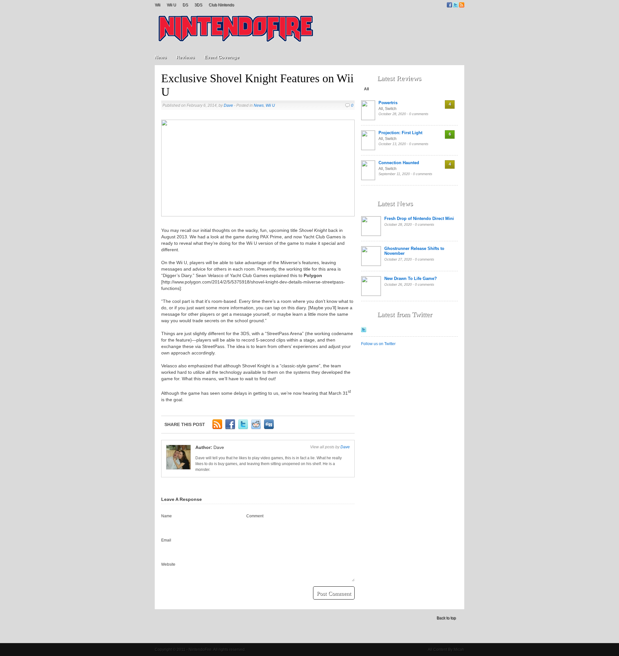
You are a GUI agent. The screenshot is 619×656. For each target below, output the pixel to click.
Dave (228, 105)
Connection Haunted (398, 162)
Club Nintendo (221, 5)
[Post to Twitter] (243, 428)
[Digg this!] (269, 428)
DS (185, 5)
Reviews (185, 57)
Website (168, 564)
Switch (391, 108)
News (161, 57)
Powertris (388, 102)
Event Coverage (221, 57)
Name (166, 516)
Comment (254, 516)
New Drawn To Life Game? (410, 278)
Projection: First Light (400, 132)
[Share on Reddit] (256, 428)
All (366, 89)
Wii (157, 5)
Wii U (171, 5)
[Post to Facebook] (230, 428)
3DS (198, 5)
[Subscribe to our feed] (461, 6)
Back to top (446, 618)
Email (166, 540)
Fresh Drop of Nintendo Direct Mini (419, 218)
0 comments (418, 114)
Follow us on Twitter (378, 344)
